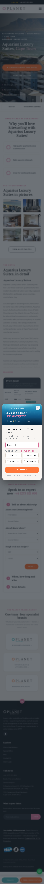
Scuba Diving (14, 461)
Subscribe (22, 470)
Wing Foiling (31, 461)
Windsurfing (31, 455)
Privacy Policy (33, 475)
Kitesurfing (14, 455)
